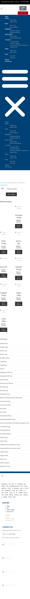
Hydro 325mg (13, 36)
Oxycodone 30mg (5, 401)
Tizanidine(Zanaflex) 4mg (7, 419)
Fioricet (7, 59)
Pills (2, 188)
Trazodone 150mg (5, 434)
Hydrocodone (8, 34)
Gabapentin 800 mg (15, 32)
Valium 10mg (13, 52)
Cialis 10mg (3, 361)
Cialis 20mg (3, 365)
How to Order (10, 509)
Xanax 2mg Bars (14, 27)
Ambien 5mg (13, 20)
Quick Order (23, 13)
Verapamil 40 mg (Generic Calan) (10, 444)
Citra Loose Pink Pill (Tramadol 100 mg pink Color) (14, 423)
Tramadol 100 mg (14, 43)
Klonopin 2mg (4, 390)
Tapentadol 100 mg (6, 416)
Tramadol (7, 39)
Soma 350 (12, 56)
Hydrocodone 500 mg (15, 38)
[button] (15, 92)
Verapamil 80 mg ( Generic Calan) (10, 448)
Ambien (7, 18)
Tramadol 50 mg (14, 41)
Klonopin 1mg (4, 387)
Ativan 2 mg (3, 354)
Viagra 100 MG (4, 452)
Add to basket (11, 194)
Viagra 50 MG (4, 455)
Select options (18, 226)
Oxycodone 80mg (5, 405)
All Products (8, 61)
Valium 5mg (13, 50)
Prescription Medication (10, 183)
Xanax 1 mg (13, 25)
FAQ (8, 508)
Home (6, 16)
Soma (6, 54)
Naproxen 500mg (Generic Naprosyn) (11, 398)
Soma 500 (12, 57)
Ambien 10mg (13, 21)
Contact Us (10, 511)
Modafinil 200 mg (5, 394)
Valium (7, 48)
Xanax (6, 23)
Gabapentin (8, 29)
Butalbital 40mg (5, 358)
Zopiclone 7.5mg (5, 466)
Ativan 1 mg (3, 351)
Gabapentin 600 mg (15, 30)
